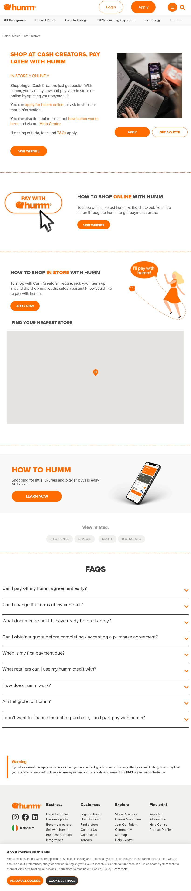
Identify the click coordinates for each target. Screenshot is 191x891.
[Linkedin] (35, 817)
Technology (152, 20)
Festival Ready (45, 20)
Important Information (158, 816)
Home (6, 36)
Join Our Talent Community (126, 827)
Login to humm (91, 813)
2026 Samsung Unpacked (116, 20)
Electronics (59, 539)
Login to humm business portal (57, 816)
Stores (16, 36)
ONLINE (39, 76)
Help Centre (50, 123)
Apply (143, 7)
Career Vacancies (128, 819)
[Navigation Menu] (172, 7)
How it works (90, 819)
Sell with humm (57, 829)
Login (111, 7)
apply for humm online (44, 104)
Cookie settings (62, 880)
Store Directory (126, 813)
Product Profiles (161, 829)
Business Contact (59, 834)
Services (84, 539)
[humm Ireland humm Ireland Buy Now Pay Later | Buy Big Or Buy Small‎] (19, 7)
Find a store (89, 824)
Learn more (120, 869)
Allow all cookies (25, 880)
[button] (95, 373)
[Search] (182, 7)
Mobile (107, 539)
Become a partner (59, 824)
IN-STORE (19, 76)
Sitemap (121, 834)
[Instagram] (15, 817)
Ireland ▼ (27, 827)
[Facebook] (25, 817)
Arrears (86, 839)
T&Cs (61, 133)
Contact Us (89, 829)
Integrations (54, 839)
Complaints (89, 834)
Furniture (176, 20)
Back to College (76, 20)
